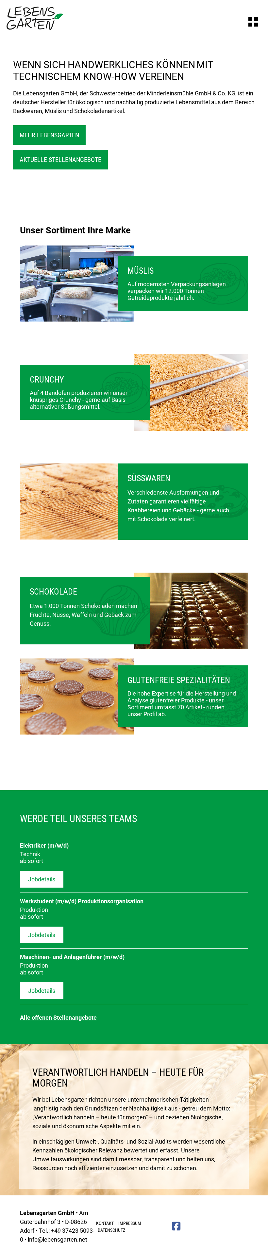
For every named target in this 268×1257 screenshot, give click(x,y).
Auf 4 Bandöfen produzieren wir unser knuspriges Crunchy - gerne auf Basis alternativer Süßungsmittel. (78, 392)
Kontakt (105, 1223)
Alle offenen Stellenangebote (58, 1017)
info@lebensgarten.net (57, 1239)
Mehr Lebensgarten (49, 135)
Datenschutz (111, 1230)
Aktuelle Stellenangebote (60, 160)
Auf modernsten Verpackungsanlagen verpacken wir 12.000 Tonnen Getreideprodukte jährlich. (176, 283)
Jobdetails (41, 879)
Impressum (129, 1223)
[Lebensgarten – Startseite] (35, 27)
